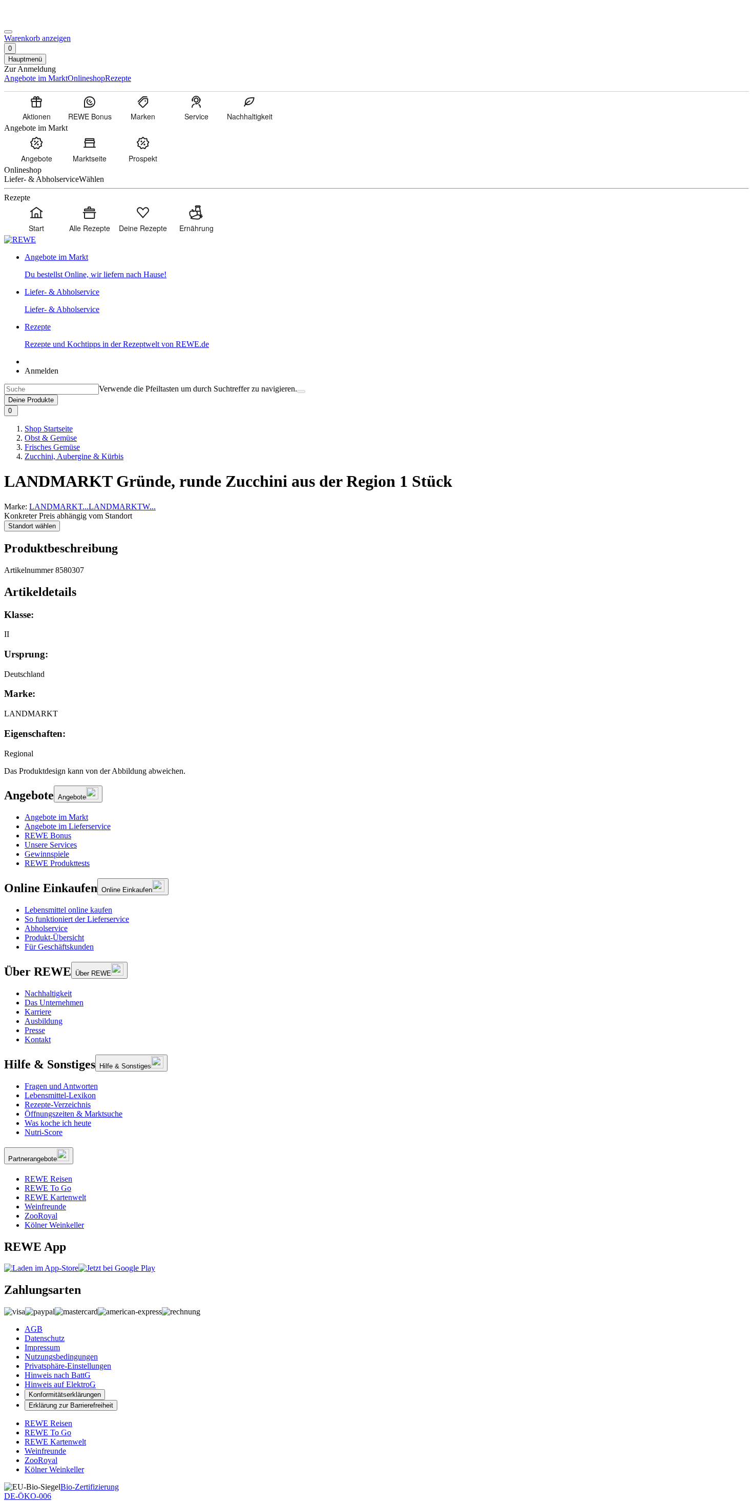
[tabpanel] (376, 683)
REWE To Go (48, 1188)
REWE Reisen (48, 1178)
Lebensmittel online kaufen (68, 909)
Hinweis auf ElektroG (60, 1384)
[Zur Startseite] (39, 19)
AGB (34, 1329)
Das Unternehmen (54, 1002)
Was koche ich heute (58, 1123)
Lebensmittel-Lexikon (60, 1095)
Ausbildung (43, 1021)
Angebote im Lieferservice (68, 826)
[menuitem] (36, 107)
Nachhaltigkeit (48, 993)
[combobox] (51, 389)
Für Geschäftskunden (59, 946)
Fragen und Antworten (61, 1086)
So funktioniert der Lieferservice (77, 919)
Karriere (38, 1011)
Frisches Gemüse (52, 447)
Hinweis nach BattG (58, 1375)
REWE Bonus (48, 835)
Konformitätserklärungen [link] (65, 1394)
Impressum (42, 1347)
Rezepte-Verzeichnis (58, 1104)
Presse (35, 1030)
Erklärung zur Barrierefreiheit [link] (71, 1405)
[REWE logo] (20, 239)
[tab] (376, 592)
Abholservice (46, 928)
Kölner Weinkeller (54, 1225)
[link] (387, 266)
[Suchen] (301, 391)
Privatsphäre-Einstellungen (68, 1366)
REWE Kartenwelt (55, 1197)
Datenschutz (45, 1338)
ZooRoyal (41, 1215)
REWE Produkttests (57, 863)
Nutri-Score (43, 1132)
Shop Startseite (49, 428)
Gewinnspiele (47, 854)
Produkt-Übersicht (54, 937)
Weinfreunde (45, 1206)
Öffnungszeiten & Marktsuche (73, 1113)
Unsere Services (51, 844)
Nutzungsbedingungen (61, 1356)
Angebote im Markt (56, 817)
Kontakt (38, 1039)
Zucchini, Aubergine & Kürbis (74, 456)
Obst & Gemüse (51, 438)
